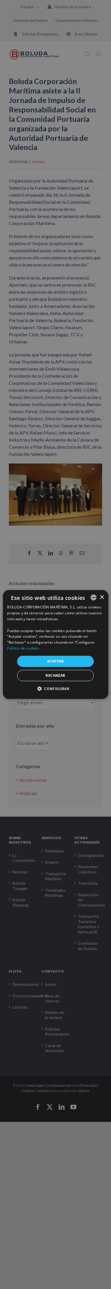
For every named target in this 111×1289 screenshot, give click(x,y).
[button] (55, 689)
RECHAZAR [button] (55, 675)
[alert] (55, 644)
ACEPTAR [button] (55, 661)
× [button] (101, 597)
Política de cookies (23, 648)
